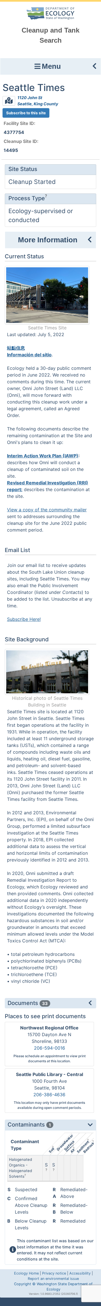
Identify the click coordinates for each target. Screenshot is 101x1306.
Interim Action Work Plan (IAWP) (42, 456)
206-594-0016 (49, 1048)
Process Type (26, 198)
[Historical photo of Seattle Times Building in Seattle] (47, 671)
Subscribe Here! (24, 619)
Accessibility (80, 1273)
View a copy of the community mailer (47, 509)
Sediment (83, 1147)
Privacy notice (54, 1273)
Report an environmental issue (53, 1279)
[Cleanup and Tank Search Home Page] (51, 13)
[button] (50, 66)
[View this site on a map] (9, 101)
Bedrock (88, 1147)
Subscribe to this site (26, 113)
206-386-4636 (49, 1094)
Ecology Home (26, 1273)
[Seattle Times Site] (47, 294)
